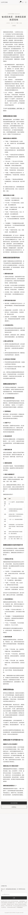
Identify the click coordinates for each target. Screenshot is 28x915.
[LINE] (2, 831)
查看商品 (14, 807)
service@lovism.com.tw (20, 905)
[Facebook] (7, 831)
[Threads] (9, 831)
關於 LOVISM (4, 839)
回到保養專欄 (14, 803)
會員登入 (3, 850)
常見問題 (3, 848)
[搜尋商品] (23, 2)
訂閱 (14, 898)
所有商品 (3, 836)
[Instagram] (5, 831)
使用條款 (3, 852)
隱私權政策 (3, 854)
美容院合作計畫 (4, 841)
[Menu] (26, 2)
